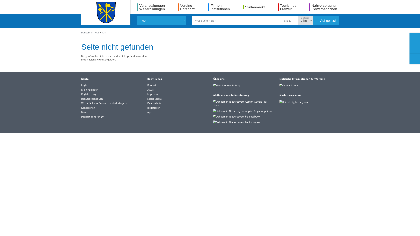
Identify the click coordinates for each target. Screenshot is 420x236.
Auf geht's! (327, 20)
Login (84, 85)
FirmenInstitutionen (220, 7)
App (149, 112)
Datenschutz (154, 103)
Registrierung (88, 94)
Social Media (154, 98)
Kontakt (151, 85)
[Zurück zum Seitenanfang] (414, 230)
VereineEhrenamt (187, 7)
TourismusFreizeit (288, 7)
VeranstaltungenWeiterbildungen (152, 7)
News (84, 112)
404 (104, 32)
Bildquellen (153, 107)
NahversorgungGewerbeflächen (324, 7)
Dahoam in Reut (90, 32)
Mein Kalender (89, 89)
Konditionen (88, 107)
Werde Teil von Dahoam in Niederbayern (104, 103)
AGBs (150, 89)
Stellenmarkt (255, 7)
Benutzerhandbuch (92, 98)
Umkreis (305, 17)
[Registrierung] (415, 38)
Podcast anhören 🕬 (92, 116)
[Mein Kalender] (415, 59)
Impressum (153, 94)
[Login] (415, 48)
